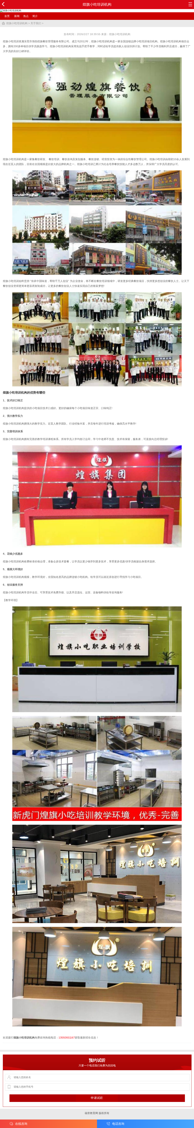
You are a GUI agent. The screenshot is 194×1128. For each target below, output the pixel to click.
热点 (26, 16)
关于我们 (36, 23)
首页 (7, 16)
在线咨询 (21, 1123)
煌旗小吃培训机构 (16, 23)
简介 (35, 16)
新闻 (17, 16)
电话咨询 (118, 1123)
